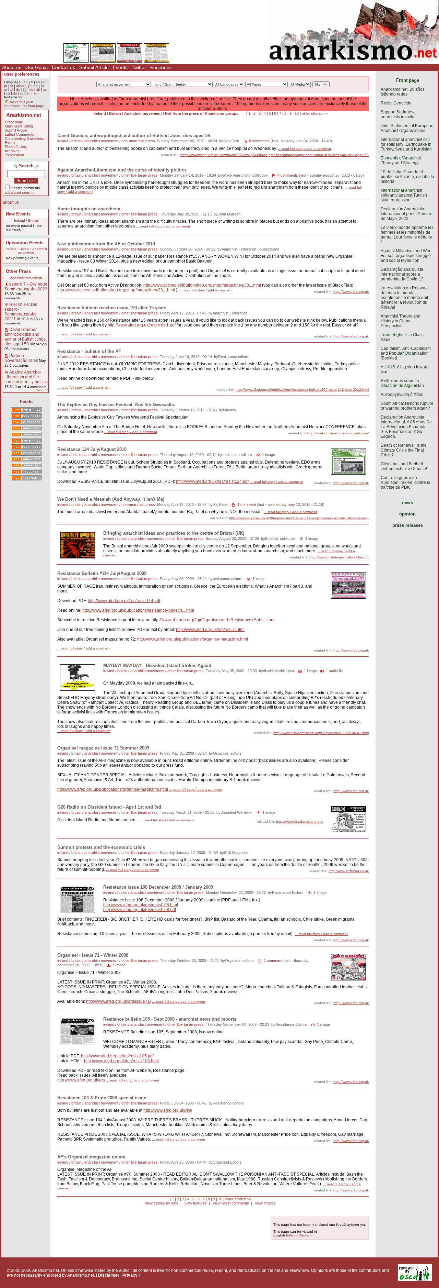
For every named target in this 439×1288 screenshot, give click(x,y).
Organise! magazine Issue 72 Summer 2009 (103, 748)
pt (5, 86)
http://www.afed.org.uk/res (81, 1080)
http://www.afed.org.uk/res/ (167, 1110)
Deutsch (305, 1235)
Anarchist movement (32, 251)
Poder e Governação (15, 358)
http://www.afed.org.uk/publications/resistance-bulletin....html (138, 610)
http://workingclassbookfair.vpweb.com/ (338, 433)
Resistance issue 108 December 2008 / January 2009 (158, 887)
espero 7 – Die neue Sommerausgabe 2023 (25, 286)
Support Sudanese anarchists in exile (398, 114)
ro (21, 93)
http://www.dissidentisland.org (299, 821)
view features (196, 1203)
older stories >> (315, 113)
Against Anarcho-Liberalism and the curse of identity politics (26, 377)
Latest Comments (19, 134)
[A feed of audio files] (26, 428)
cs (45, 89)
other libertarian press (139, 175)
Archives (12, 151)
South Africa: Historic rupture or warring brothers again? (407, 406)
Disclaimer (108, 1275)
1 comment (246, 504)
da (15, 93)
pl (11, 89)
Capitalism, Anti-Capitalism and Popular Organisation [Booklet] (406, 353)
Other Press (18, 271)
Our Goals (36, 67)
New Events (18, 213)
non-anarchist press (138, 141)
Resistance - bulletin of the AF (89, 351)
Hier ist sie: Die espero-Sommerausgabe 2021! (20, 311)
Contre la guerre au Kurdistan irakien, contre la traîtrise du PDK (405, 482)
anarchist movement (101, 141)
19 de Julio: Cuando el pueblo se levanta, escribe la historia (407, 176)
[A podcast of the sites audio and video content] (26, 472)
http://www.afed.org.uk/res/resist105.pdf (117, 1056)
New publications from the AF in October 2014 (106, 243)
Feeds (26, 401)
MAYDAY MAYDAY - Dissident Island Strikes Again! (157, 665)
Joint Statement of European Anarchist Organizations (407, 128)
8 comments (259, 141)
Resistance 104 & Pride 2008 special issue (101, 1097)
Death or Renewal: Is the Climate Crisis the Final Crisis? (404, 450)
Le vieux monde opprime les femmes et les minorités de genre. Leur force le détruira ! (407, 234)
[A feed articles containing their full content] (26, 447)
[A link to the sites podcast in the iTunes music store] (26, 478)
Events (120, 67)
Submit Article (94, 67)
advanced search (19, 192)
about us (11, 202)
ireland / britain (69, 141)
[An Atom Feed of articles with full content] (26, 416)
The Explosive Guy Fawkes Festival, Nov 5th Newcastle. (116, 404)
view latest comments (231, 1203)
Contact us (63, 67)
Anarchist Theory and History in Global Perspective (400, 321)
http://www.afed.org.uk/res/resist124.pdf (212, 481)
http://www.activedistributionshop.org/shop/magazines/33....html (202, 285)
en (26, 82)
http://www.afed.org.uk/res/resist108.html (140, 904)
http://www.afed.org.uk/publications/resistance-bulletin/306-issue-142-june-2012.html (302, 389)
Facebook (161, 67)
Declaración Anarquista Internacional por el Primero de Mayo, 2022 (406, 214)
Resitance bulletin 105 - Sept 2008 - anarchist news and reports (169, 1019)
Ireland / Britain (26, 220)
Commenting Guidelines (24, 138)
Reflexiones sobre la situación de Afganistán (402, 383)
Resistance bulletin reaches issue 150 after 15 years (111, 307)
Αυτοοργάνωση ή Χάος (402, 394)
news (407, 502)
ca (8, 93)
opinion (407, 514)
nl (42, 86)
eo (28, 93)
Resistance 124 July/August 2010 (92, 449)
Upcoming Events (25, 242)
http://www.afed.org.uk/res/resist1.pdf (142, 325)
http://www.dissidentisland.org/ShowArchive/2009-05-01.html (321, 733)
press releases (407, 525)
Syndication (14, 155)
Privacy (130, 1275)
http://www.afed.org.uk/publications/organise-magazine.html (192, 639)
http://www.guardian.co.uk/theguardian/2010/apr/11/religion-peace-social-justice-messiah (299, 518)
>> (20, 97)
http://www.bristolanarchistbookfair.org (339, 557)
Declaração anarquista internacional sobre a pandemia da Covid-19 (402, 274)
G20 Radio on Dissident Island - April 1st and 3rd (109, 807)
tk (11, 86)
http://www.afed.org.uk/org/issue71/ (118, 1001)
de (18, 89)
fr (32, 82)
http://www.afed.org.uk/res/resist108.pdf (139, 909)
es (38, 82)
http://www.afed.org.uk (351, 291)
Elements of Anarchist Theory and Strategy (401, 160)
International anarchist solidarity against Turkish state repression (404, 195)
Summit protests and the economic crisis (101, 847)
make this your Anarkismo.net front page (24, 104)
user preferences (21, 74)
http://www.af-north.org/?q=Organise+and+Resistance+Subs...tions (213, 620)
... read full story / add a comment (304, 149)
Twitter (139, 67)
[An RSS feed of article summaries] (26, 441)
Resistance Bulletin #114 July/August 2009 (101, 573)
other (20, 86)
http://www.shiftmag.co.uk (349, 871)
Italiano (292, 1235)
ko (35, 93)
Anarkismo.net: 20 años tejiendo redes (403, 92)
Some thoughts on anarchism (88, 208)
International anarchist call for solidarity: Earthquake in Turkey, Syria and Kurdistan (406, 144)
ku (31, 89)
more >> (41, 389)
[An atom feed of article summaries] (26, 410)
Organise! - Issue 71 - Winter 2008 (92, 955)
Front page (14, 122)
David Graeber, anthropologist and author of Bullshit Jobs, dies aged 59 (25, 336)
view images (265, 1203)
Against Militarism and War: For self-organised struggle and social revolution (406, 255)
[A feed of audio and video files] (26, 435)
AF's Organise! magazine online (91, 1156)
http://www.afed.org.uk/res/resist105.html (121, 1060)
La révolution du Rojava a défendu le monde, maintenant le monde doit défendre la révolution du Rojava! (405, 298)
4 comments (287, 175)
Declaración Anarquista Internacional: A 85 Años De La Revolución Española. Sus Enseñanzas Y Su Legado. (406, 427)
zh (38, 89)
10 (297, 113)
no (36, 86)
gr (29, 86)
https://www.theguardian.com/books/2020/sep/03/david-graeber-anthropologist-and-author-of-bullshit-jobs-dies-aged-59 (274, 155)
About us (11, 67)
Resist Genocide (396, 103)
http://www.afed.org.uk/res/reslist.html (210, 629)
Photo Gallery (16, 147)
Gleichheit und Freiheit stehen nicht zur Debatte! (404, 466)
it (44, 82)
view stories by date (161, 1203)
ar (5, 89)
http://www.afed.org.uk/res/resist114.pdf (124, 600)
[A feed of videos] (26, 422)
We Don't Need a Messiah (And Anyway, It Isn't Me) (110, 499)
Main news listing (19, 126)
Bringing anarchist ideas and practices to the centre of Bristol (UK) (173, 533)
